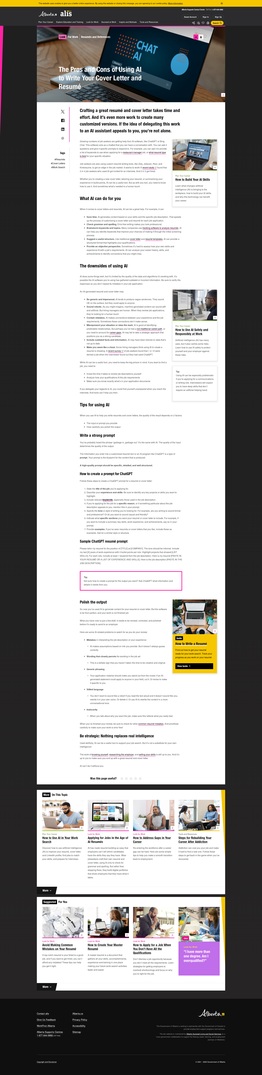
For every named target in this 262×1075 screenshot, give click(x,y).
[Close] (221, 3)
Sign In (206, 17)
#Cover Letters (58, 163)
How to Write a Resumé (191, 644)
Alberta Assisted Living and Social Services (204, 1034)
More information (175, 3)
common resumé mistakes (150, 723)
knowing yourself (100, 754)
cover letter (135, 239)
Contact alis (43, 1013)
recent (148, 167)
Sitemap (76, 1032)
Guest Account (190, 17)
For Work (73, 37)
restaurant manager (132, 152)
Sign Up (218, 17)
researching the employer (121, 754)
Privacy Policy (79, 1019)
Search (216, 23)
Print (207, 23)
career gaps (115, 332)
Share (193, 23)
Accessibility (78, 1025)
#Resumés (60, 159)
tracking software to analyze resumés (160, 227)
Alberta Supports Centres (50, 1032)
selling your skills (147, 754)
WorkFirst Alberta (46, 1025)
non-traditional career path (149, 328)
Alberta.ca (77, 1013)
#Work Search (58, 167)
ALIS (66, 13)
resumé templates (154, 239)
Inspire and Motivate (128, 22)
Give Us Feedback (46, 1019)
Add (198, 23)
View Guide (182, 666)
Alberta (47, 14)
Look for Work (92, 22)
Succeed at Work (108, 22)
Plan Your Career (45, 22)
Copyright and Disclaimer (47, 1062)
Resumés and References (95, 37)
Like (203, 22)
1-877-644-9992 (217, 10)
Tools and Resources (149, 22)
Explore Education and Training (69, 22)
